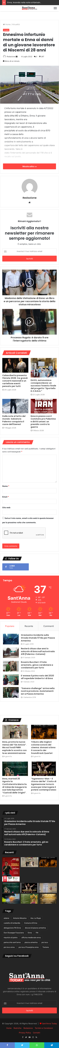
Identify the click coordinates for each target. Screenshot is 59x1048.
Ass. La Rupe (36, 918)
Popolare (9, 626)
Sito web (6, 507)
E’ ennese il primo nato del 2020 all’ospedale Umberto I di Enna (37, 677)
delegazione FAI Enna (12, 928)
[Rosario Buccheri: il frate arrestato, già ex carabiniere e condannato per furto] (11, 666)
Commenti (48, 626)
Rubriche (17, 1028)
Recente (29, 626)
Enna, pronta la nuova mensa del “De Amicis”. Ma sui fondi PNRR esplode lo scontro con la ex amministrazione (14, 747)
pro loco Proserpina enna (29, 947)
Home (8, 24)
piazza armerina (31, 942)
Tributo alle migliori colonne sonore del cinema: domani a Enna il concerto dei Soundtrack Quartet (43, 747)
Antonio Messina (19, 918)
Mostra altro (28, 166)
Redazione (11, 56)
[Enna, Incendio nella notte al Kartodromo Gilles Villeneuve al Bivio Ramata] (11, 899)
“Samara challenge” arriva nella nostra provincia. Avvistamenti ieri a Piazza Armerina (38, 691)
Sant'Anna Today (49, 1023)
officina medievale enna (31, 937)
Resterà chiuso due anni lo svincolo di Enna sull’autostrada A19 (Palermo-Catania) (38, 651)
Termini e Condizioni (44, 1028)
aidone (6, 918)
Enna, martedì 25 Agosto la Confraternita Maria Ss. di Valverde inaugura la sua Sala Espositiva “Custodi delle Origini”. (14, 785)
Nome (5, 486)
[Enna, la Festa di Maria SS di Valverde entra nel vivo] (29, 899)
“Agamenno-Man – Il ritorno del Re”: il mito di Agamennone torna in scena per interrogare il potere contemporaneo (43, 784)
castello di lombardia (12, 923)
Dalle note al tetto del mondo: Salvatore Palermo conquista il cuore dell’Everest (13, 420)
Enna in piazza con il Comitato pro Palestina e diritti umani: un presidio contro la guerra (43, 421)
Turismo (46, 947)
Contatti (36, 1032)
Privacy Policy (25, 1032)
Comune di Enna (30, 923)
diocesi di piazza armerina (35, 928)
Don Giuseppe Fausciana (14, 933)
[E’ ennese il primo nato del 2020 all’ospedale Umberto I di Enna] (11, 679)
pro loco (45, 942)
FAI (37, 933)
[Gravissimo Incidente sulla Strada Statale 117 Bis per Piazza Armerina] (11, 639)
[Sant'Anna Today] (29, 8)
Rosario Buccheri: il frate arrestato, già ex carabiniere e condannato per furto (37, 665)
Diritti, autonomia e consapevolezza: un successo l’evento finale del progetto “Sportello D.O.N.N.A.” (43, 385)
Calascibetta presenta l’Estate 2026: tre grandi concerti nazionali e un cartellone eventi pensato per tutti (15, 381)
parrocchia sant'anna (12, 942)
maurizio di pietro (10, 937)
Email (5, 497)
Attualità (16, 24)
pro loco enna (9, 947)
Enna (30, 933)
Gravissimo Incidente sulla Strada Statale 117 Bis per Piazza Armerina (38, 638)
